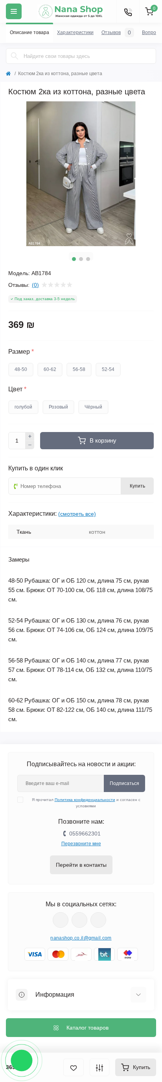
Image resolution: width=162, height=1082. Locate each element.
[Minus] (30, 445)
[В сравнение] (99, 1067)
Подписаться (124, 783)
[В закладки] (73, 1067)
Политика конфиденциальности (85, 800)
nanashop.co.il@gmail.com (80, 938)
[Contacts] (127, 11)
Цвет (17, 389)
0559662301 (85, 833)
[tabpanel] (81, 173)
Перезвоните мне (81, 843)
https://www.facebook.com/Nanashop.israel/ (60, 920)
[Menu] (14, 11)
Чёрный (93, 407)
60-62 (50, 369)
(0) (35, 285)
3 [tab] (88, 259)
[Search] (14, 56)
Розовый (58, 407)
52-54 (108, 369)
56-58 (79, 369)
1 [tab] (74, 259)
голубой (23, 407)
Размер (21, 352)
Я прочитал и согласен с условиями (86, 803)
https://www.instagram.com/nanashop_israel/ (79, 920)
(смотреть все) (77, 514)
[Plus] (30, 436)
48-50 (21, 369)
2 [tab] (81, 259)
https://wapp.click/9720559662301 (98, 920)
